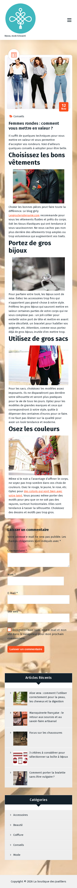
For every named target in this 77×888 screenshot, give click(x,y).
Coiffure (18, 835)
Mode (16, 854)
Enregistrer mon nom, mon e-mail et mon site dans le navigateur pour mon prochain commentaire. (37, 634)
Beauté (18, 825)
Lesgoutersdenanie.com (24, 215)
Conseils (18, 116)
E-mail (12, 593)
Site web (12, 611)
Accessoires (20, 815)
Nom (11, 574)
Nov (63, 106)
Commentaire (17, 550)
